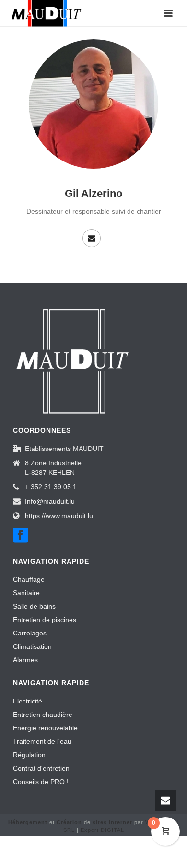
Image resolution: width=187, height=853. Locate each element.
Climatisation (32, 646)
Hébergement (27, 822)
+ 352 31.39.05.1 (51, 487)
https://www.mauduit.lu (59, 515)
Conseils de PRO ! (41, 781)
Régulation (29, 755)
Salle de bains (34, 606)
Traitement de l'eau (42, 741)
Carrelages (30, 633)
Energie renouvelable (45, 728)
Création (69, 822)
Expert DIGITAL (102, 830)
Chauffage (29, 579)
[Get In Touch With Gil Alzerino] (91, 238)
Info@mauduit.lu (50, 501)
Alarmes (25, 660)
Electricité (27, 701)
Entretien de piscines (44, 619)
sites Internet (112, 822)
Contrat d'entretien (41, 768)
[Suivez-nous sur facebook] (20, 536)
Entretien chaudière (42, 714)
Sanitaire (26, 593)
